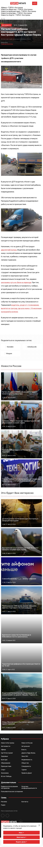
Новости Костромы (7, 743)
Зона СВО (25, 756)
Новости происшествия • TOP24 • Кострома (18, 11)
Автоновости (5, 746)
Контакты (25, 801)
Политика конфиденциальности (29, 787)
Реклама (4, 801)
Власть (24, 749)
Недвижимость (27, 759)
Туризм (24, 769)
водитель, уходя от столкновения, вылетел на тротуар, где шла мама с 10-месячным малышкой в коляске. (21, 308)
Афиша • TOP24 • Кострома (12, 7)
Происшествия (6, 766)
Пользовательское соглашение (12, 791)
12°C (34, 3)
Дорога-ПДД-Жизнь (28, 753)
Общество (25, 763)
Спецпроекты (26, 766)
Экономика (5, 773)
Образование (5, 763)
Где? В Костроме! (7, 753)
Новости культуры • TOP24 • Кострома (16, 13)
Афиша (3, 749)
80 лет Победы (6, 776)
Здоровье (4, 756)
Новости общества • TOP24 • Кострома (16, 9)
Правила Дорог (27, 773)
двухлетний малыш (9, 250)
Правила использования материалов (9, 787)
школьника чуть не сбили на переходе (16, 282)
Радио (3, 805)
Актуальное (26, 746)
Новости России (27, 743)
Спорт (3, 769)
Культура (4, 759)
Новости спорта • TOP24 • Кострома (15, 15)
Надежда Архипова (7, 44)
